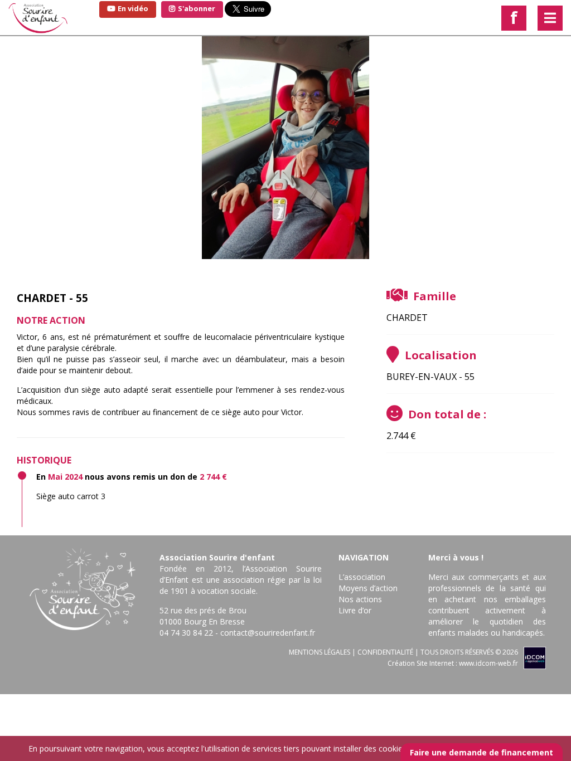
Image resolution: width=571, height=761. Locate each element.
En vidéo (132, 8)
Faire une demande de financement (481, 752)
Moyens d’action (368, 588)
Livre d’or (354, 610)
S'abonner (195, 8)
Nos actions (360, 599)
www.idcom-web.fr (488, 663)
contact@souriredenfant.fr (267, 632)
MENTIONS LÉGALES (319, 652)
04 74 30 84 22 (186, 632)
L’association (361, 577)
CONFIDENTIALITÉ (385, 652)
